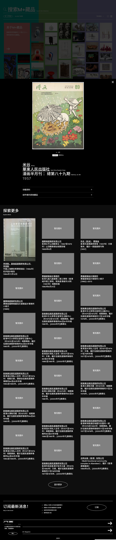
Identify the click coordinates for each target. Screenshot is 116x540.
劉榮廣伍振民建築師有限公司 (16, 336)
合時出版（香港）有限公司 (92, 458)
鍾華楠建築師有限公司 (13, 301)
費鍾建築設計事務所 (50, 276)
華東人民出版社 (36, 169)
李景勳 (6, 266)
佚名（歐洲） (86, 241)
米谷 (26, 165)
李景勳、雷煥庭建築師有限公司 (16, 264)
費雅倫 (96, 241)
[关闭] (112, 82)
